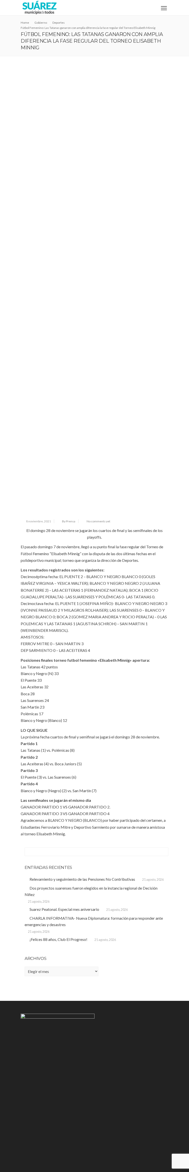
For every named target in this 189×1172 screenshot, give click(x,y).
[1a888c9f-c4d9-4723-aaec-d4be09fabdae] (94, 440)
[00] (94, 144)
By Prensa (68, 521)
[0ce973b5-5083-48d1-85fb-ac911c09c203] (94, 292)
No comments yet (98, 521)
